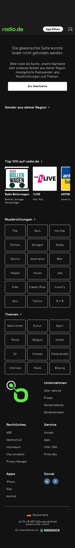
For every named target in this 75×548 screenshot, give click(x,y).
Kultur (37, 326)
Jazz (59, 273)
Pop (15, 231)
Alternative (38, 259)
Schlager (37, 245)
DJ (15, 354)
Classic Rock (37, 287)
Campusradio (59, 354)
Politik (15, 340)
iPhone (10, 482)
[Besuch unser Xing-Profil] (55, 481)
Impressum (13, 447)
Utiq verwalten (15, 454)
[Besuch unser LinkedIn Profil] (47, 481)
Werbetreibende (54, 405)
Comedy (37, 354)
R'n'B (59, 301)
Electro (15, 259)
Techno (37, 301)
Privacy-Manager (16, 461)
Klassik (15, 273)
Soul (15, 301)
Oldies (60, 245)
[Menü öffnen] (70, 29)
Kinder (60, 340)
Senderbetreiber (54, 412)
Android (11, 496)
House (37, 273)
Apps (47, 440)
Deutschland (40, 515)
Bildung (60, 368)
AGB (9, 432)
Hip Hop (60, 231)
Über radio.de (52, 390)
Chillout (15, 245)
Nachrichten (15, 326)
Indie (15, 287)
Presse (48, 398)
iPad (9, 489)
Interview (15, 368)
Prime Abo (50, 454)
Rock (37, 231)
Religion (37, 340)
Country (60, 287)
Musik (37, 368)
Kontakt (49, 432)
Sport (59, 326)
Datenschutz (14, 440)
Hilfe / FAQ (50, 447)
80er (60, 259)
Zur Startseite (37, 86)
